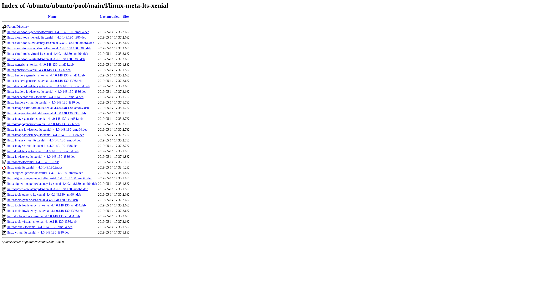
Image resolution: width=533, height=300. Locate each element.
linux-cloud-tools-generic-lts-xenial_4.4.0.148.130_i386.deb (46, 37)
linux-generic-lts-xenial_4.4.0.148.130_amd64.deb (40, 64)
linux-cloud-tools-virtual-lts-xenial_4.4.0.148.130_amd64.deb (47, 53)
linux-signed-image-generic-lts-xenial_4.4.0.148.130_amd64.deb (49, 178)
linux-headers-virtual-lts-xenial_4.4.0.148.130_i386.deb (43, 102)
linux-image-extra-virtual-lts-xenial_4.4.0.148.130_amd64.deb (48, 108)
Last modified (110, 16)
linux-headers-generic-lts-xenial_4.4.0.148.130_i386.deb (44, 80)
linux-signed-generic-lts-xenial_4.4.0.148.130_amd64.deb (45, 173)
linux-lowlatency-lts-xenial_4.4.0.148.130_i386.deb (41, 156)
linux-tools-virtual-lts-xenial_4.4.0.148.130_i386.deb (42, 221)
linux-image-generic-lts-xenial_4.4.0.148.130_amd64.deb (45, 118)
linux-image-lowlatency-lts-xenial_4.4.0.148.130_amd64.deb (47, 129)
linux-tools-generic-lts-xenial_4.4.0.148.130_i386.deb (42, 200)
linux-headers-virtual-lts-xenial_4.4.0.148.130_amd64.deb (45, 97)
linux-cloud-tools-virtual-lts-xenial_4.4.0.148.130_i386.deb (46, 59)
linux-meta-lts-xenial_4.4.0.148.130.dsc (33, 162)
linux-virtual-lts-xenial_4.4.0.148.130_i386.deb (38, 232)
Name (52, 16)
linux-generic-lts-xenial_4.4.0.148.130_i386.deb (39, 70)
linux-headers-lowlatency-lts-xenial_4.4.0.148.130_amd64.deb (48, 86)
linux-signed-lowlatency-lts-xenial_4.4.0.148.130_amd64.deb (47, 189)
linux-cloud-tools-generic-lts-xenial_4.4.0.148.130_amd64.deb (48, 32)
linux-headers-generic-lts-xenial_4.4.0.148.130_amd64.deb (46, 75)
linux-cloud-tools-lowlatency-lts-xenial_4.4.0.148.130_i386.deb (49, 48)
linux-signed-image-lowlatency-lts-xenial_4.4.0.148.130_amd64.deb (52, 183)
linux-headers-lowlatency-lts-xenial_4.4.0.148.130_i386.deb (46, 91)
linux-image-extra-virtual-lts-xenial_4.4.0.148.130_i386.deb (46, 113)
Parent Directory (18, 26)
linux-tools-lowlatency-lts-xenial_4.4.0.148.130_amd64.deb (46, 205)
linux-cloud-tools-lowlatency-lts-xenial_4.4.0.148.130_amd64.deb (50, 43)
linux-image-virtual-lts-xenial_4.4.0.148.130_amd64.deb (44, 140)
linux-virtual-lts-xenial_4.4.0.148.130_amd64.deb (39, 227)
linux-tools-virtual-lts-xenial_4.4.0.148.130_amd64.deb (43, 216)
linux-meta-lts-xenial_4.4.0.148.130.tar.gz (34, 167)
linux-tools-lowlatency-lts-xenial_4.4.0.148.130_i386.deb (45, 210)
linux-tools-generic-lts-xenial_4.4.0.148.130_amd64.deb (44, 194)
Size (126, 16)
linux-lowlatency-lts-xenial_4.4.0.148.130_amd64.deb (42, 151)
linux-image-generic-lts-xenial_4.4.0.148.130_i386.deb (43, 124)
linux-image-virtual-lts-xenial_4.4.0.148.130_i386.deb (42, 146)
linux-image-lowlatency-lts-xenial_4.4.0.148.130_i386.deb (45, 135)
